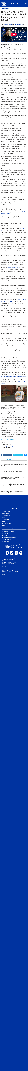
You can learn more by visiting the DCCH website (13, 376)
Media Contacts (6, 541)
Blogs (3, 525)
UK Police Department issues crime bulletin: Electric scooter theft (12, 485)
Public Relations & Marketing (10, 537)
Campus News (6, 512)
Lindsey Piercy (7, 24)
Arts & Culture (5, 521)
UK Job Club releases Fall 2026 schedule (11, 471)
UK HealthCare (6, 515)
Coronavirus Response (8, 531)
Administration (5, 535)
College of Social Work (13, 267)
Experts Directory (6, 539)
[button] (25, 3)
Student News (5, 9)
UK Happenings (6, 519)
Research (4, 517)
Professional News (7, 523)
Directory (4, 574)
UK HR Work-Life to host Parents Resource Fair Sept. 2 (14, 465)
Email (3, 565)
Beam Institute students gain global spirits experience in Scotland (12, 492)
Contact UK (5, 533)
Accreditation (5, 573)
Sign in (4, 566)
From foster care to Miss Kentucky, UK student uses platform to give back (13, 478)
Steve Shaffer (19, 24)
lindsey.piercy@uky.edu (9, 446)
